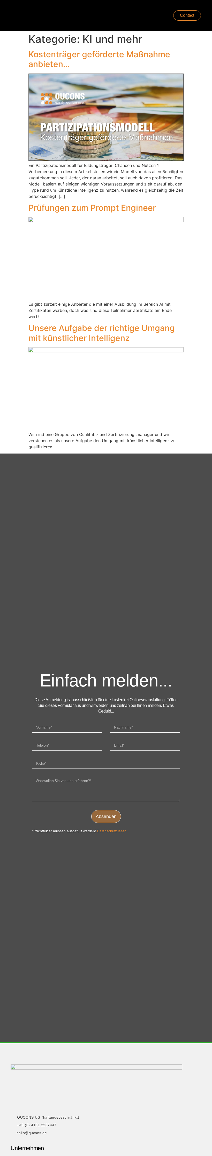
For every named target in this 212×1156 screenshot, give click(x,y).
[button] (135, 15)
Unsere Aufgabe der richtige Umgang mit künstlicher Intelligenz (101, 333)
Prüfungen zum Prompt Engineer (92, 208)
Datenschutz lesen (111, 831)
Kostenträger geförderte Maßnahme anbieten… (99, 59)
